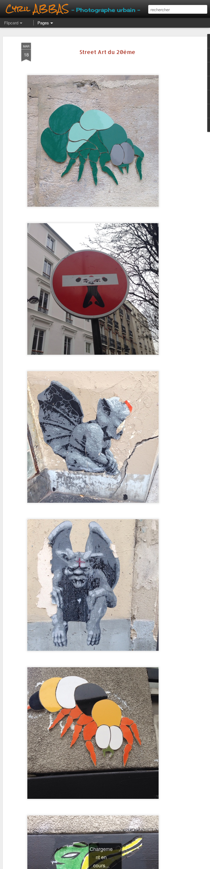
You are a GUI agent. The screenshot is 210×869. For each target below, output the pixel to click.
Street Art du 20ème (107, 51)
